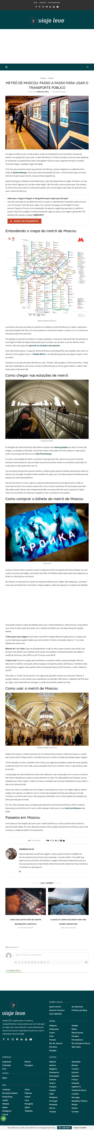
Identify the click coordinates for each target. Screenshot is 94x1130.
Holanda (75, 1083)
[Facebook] (36, 6)
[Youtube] (54, 6)
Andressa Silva (43, 92)
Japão (5, 1100)
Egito (4, 1078)
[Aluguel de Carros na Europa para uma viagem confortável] (68, 901)
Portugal (53, 1101)
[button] (8, 910)
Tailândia (29, 1111)
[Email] (57, 6)
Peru (4, 1069)
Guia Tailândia (55, 1014)
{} (44, 962)
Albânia (52, 1062)
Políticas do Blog (54, 2)
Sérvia (52, 1108)
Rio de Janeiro (55, 1043)
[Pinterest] (47, 6)
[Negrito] (16, 962)
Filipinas (28, 1093)
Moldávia (53, 1097)
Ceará (52, 1033)
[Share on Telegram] (61, 840)
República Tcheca (79, 1101)
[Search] (87, 67)
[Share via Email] (64, 840)
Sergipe (52, 1050)
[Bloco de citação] (35, 962)
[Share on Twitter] (53, 840)
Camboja (6, 1089)
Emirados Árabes (9, 1093)
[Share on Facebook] (50, 840)
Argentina (6, 1062)
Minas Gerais (77, 1033)
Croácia (75, 1069)
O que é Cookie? (80, 1128)
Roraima (53, 1047)
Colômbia (6, 1065)
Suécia (75, 1108)
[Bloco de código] (38, 962)
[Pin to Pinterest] (56, 840)
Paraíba (75, 1036)
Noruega (76, 1097)
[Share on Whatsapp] (58, 840)
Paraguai (29, 1065)
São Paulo (76, 1047)
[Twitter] (39, 6)
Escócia (75, 1072)
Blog (35, 2)
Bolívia (28, 1062)
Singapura (6, 1111)
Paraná (52, 1040)
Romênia (53, 1104)
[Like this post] (48, 840)
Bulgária (53, 1069)
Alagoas (53, 1025)
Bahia (74, 1029)
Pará (51, 1036)
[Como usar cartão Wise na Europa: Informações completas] (25, 901)
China (27, 1089)
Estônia (52, 1079)
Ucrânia (75, 1112)
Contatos (43, 2)
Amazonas (54, 1029)
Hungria (52, 1087)
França (75, 1079)
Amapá (75, 1025)
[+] (48, 962)
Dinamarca (54, 1072)
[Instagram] (43, 6)
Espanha (75, 1076)
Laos (27, 1100)
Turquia (52, 1112)
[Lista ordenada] (28, 962)
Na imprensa (77, 1007)
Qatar (27, 1107)
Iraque (27, 1097)
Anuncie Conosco (57, 1010)
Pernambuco (77, 1040)
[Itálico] (19, 962)
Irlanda (52, 1090)
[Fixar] (25, 962)
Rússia (74, 1104)
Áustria (52, 1065)
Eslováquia (54, 1076)
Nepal (4, 1107)
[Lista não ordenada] (32, 962)
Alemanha (76, 1062)
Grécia (52, 1083)
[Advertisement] (47, 46)
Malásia (5, 1104)
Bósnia (75, 1065)
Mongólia (29, 1104)
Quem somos (55, 1007)
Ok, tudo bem (64, 1128)
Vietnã (5, 1114)
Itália (51, 1094)
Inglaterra (76, 1087)
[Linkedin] (50, 6)
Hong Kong (7, 1097)
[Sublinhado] (22, 962)
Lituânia (75, 1094)
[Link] (41, 962)
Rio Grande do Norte (81, 1043)
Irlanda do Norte (79, 1090)
